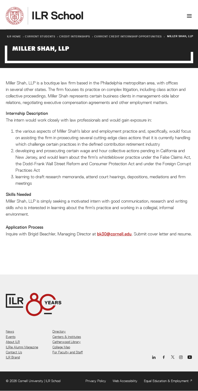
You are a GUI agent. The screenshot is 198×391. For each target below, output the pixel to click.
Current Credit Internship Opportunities (128, 36)
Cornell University (30, 381)
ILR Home (14, 36)
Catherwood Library (66, 342)
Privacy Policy (95, 381)
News (10, 331)
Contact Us (14, 352)
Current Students (40, 36)
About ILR (13, 342)
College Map (61, 347)
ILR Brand (13, 357)
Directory (59, 331)
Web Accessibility (125, 381)
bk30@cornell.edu (114, 234)
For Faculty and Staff (67, 352)
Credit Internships (74, 36)
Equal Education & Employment (166, 381)
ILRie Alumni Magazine (22, 347)
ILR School (53, 381)
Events (10, 337)
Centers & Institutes (66, 337)
